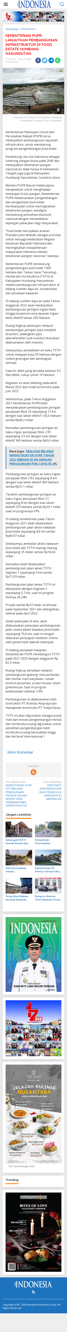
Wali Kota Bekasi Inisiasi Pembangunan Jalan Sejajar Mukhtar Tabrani (18, 870)
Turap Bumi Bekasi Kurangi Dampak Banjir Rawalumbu (17, 898)
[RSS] (33, 772)
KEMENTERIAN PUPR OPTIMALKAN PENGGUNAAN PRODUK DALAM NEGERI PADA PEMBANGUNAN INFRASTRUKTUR (19, 793)
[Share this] (38, 60)
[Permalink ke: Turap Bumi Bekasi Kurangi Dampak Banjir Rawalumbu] (19, 885)
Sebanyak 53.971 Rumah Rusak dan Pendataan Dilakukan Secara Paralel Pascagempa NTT (19, 841)
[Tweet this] (44, 60)
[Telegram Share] (51, 60)
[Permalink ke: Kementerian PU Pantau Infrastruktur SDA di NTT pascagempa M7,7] (48, 857)
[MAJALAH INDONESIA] (34, 4)
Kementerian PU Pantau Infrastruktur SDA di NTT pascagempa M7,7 (48, 870)
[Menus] (6, 4)
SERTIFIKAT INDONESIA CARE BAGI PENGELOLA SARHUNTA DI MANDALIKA (50, 790)
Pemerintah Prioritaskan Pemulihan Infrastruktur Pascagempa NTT (46, 841)
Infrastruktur (12, 61)
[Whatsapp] (57, 60)
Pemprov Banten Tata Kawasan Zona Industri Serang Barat (47, 898)
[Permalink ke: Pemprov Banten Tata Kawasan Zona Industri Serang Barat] (48, 885)
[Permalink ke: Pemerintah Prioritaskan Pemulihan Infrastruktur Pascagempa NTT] (48, 829)
